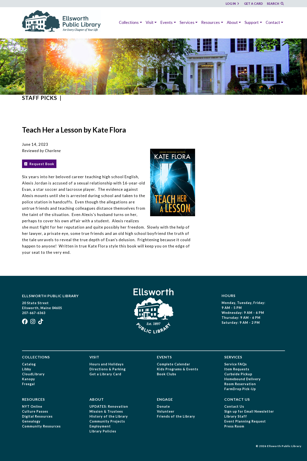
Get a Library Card (105, 374)
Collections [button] (129, 22)
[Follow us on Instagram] (33, 322)
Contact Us (234, 406)
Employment (100, 426)
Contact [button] (273, 22)
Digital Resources (37, 416)
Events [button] (166, 22)
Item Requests (236, 369)
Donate (163, 406)
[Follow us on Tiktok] (41, 322)
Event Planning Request (245, 421)
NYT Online (32, 406)
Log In (231, 3)
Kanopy (28, 379)
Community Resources (41, 426)
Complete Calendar (173, 364)
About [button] (232, 22)
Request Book (41, 164)
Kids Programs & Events (177, 369)
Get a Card (253, 3)
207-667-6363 (33, 313)
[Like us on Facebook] (25, 322)
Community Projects (107, 421)
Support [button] (252, 22)
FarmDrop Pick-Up (240, 389)
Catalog (29, 364)
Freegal (28, 384)
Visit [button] (150, 22)
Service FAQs (235, 364)
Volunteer (165, 411)
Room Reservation (240, 384)
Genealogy (31, 421)
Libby (26, 369)
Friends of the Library (176, 416)
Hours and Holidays (106, 364)
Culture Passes (35, 411)
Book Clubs (166, 374)
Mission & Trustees (106, 411)
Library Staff (235, 416)
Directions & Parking (107, 369)
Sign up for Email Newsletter (249, 411)
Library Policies (102, 431)
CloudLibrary (33, 374)
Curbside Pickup (238, 374)
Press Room (234, 426)
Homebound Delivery (242, 379)
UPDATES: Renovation (108, 406)
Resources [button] (210, 22)
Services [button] (187, 22)
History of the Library (108, 416)
